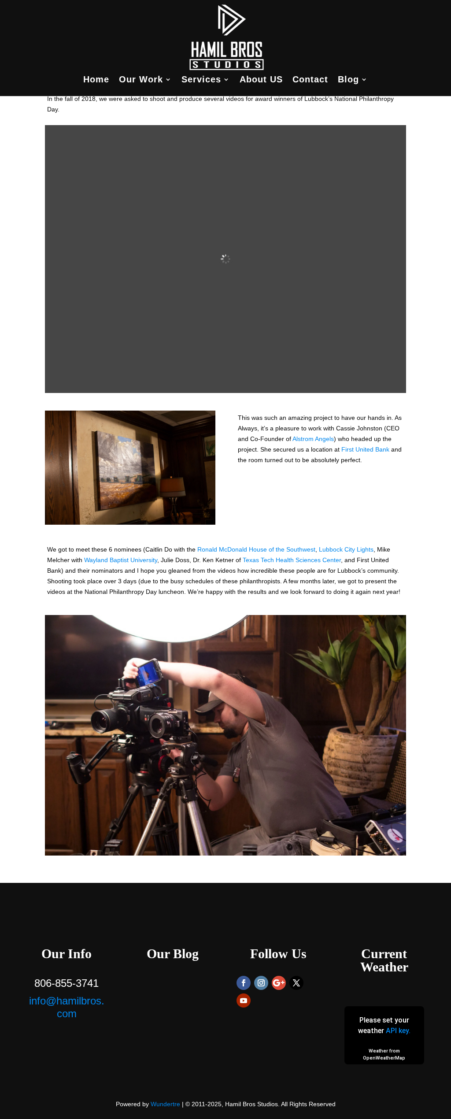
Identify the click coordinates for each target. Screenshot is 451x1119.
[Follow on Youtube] (244, 1000)
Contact (310, 80)
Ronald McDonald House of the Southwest (256, 549)
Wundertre (165, 1104)
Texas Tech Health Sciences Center (292, 559)
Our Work (141, 80)
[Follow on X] (296, 983)
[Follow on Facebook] (244, 983)
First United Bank (365, 449)
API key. (398, 1030)
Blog (348, 80)
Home (96, 80)
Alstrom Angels (312, 438)
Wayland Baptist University (120, 559)
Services (201, 80)
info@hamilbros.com (66, 1007)
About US (261, 80)
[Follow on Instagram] (261, 983)
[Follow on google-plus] (279, 983)
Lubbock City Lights (346, 549)
